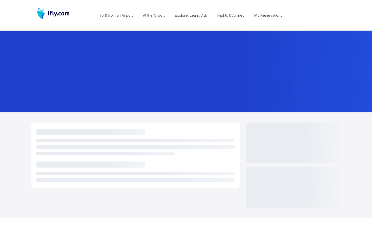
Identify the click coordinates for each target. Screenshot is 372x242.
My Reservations (268, 15)
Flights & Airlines (230, 15)
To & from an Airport (116, 15)
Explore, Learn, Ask (191, 15)
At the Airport (154, 15)
